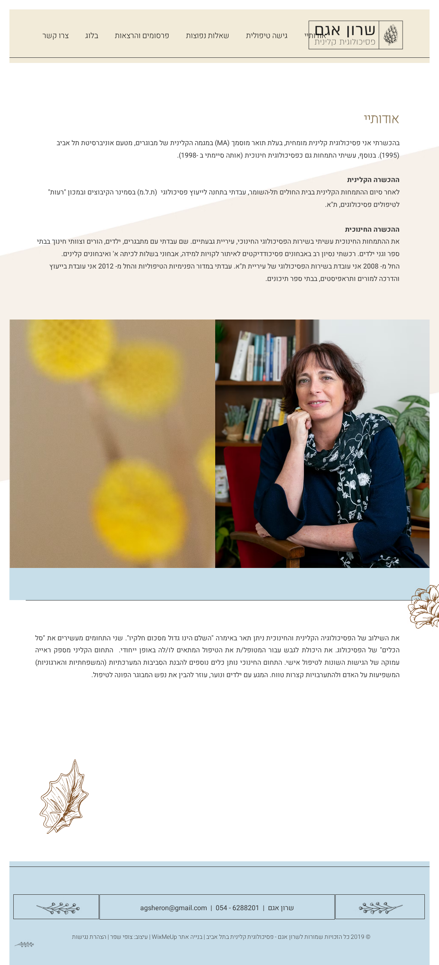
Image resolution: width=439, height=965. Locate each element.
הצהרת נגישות (89, 936)
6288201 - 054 (235, 908)
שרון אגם (281, 908)
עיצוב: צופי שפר (129, 936)
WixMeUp (164, 936)
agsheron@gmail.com (173, 908)
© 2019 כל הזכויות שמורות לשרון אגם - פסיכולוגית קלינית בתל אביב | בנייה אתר (273, 936)
